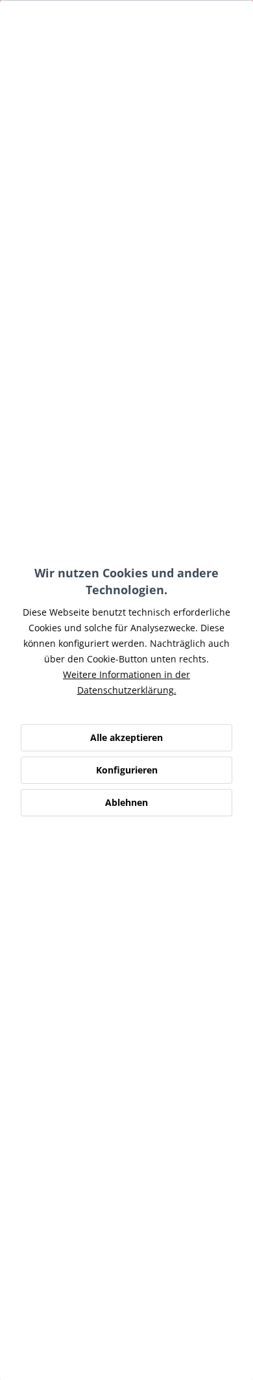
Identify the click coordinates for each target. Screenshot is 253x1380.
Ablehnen (126, 802)
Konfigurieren (127, 770)
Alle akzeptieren (126, 737)
